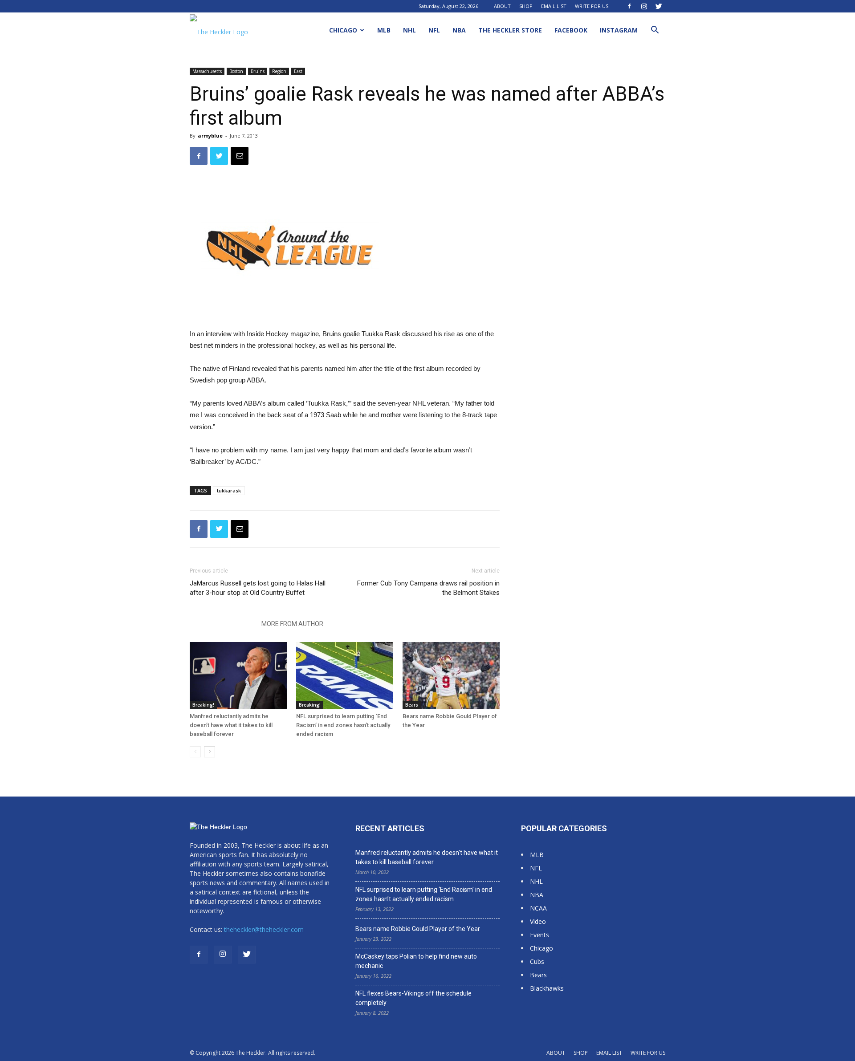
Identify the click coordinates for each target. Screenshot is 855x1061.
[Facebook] (629, 6)
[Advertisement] (593, 202)
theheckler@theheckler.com (264, 929)
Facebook (570, 30)
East (298, 71)
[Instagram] (644, 6)
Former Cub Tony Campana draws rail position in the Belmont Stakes (428, 588)
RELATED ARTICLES (223, 623)
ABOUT (502, 6)
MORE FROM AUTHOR (292, 623)
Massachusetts (207, 71)
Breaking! (203, 705)
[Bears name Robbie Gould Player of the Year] (451, 675)
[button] (654, 31)
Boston (236, 71)
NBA (459, 30)
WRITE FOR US (591, 6)
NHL (409, 30)
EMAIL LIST (553, 6)
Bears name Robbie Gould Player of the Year (417, 928)
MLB (384, 30)
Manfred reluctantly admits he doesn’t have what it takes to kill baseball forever (231, 725)
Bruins (258, 71)
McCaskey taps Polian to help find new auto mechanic (416, 961)
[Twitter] (658, 6)
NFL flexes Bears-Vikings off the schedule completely (413, 998)
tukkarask (229, 490)
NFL (434, 30)
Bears (411, 705)
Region (279, 71)
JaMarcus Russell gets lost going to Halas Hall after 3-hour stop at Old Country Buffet (258, 588)
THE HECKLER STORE (510, 30)
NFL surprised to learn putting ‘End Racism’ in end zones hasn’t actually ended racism (343, 725)
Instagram (619, 30)
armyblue (210, 135)
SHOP (526, 6)
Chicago (343, 30)
